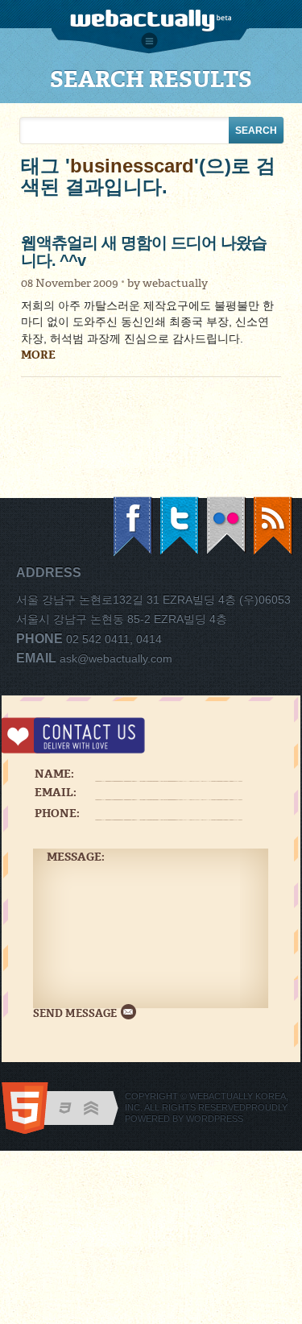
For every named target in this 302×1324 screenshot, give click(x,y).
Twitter (180, 526)
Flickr (227, 526)
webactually (175, 283)
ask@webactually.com (116, 658)
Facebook (134, 526)
